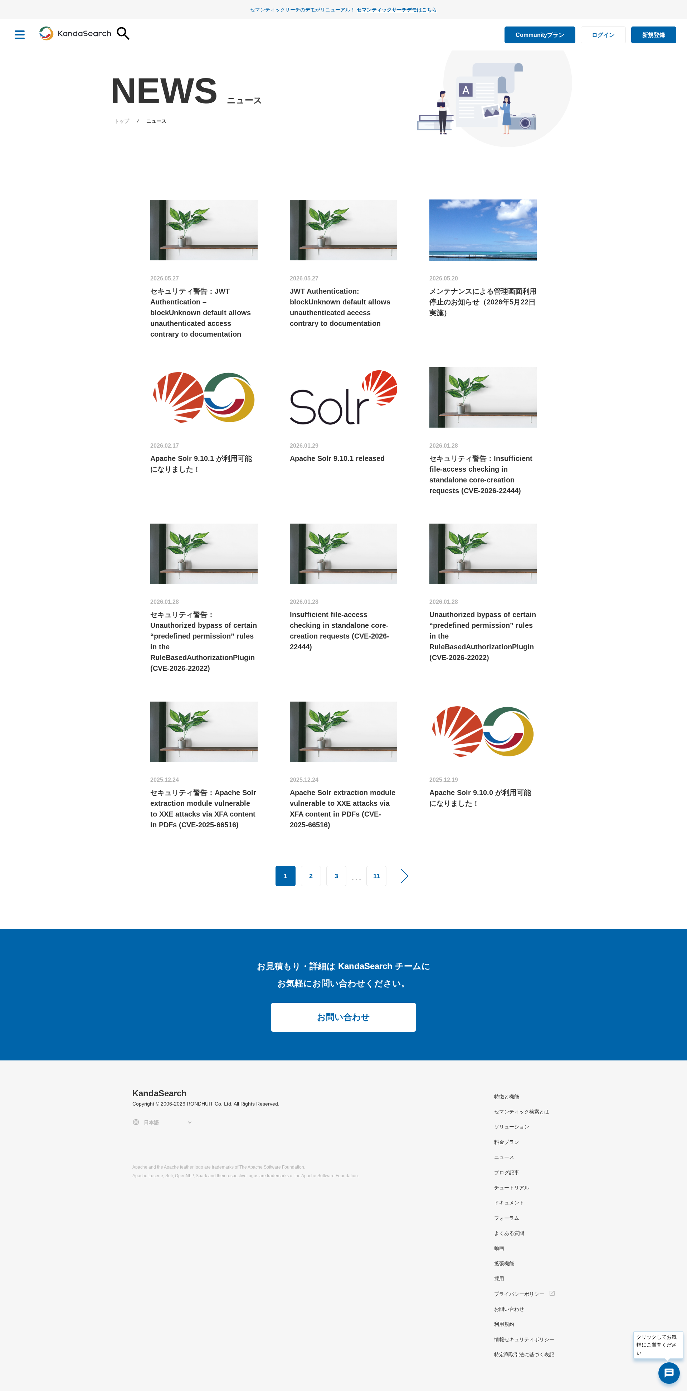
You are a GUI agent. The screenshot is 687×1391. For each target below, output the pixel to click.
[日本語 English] (163, 1122)
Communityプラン (540, 35)
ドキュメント (509, 1202)
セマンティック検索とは (521, 1112)
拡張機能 (504, 1263)
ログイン (603, 35)
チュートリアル (511, 1187)
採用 (499, 1278)
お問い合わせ (343, 1017)
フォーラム (506, 1218)
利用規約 (504, 1324)
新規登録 (653, 35)
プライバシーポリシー (519, 1294)
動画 (499, 1248)
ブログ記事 (506, 1172)
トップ (121, 121)
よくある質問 (509, 1233)
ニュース (504, 1157)
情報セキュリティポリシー (524, 1339)
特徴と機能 (506, 1096)
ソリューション (511, 1127)
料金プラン (506, 1142)
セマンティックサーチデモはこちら (397, 10)
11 (376, 876)
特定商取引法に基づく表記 (524, 1354)
